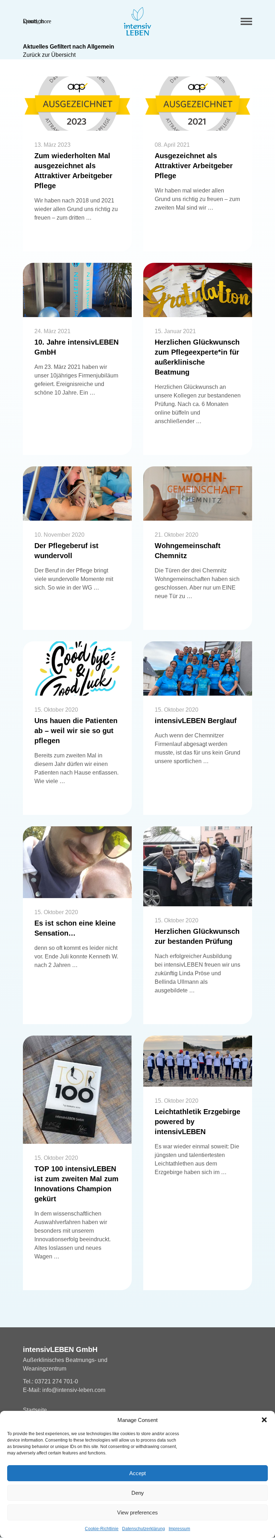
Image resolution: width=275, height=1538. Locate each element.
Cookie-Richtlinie (102, 1528)
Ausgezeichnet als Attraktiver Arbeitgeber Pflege (194, 166)
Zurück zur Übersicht (49, 55)
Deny (137, 1493)
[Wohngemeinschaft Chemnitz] (197, 493)
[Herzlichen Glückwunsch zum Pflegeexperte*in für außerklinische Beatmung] (197, 290)
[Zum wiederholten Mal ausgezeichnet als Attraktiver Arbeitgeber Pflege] (77, 103)
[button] (264, 1419)
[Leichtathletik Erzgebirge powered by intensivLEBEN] (197, 1061)
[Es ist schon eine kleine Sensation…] (77, 862)
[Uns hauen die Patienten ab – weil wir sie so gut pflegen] (77, 668)
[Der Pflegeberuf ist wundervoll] (77, 493)
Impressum (179, 1528)
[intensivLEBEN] (137, 21)
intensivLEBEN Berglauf (196, 721)
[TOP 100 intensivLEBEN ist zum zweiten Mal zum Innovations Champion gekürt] (77, 1089)
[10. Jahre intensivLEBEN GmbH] (77, 290)
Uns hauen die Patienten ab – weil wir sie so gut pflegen (75, 731)
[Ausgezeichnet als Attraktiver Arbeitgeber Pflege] (197, 103)
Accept (137, 1473)
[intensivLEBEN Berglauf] (197, 668)
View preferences (137, 1512)
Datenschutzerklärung (143, 1528)
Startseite (35, 1410)
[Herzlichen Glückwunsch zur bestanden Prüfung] (197, 866)
